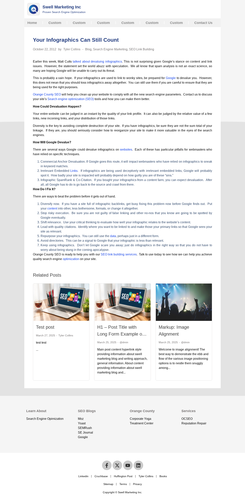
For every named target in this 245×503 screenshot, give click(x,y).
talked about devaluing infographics (97, 61)
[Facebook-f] (107, 465)
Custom (54, 23)
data (113, 236)
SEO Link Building (141, 49)
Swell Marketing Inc (61, 7)
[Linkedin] (138, 465)
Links (74, 170)
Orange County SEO (47, 94)
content (52, 208)
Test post (45, 327)
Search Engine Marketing (110, 49)
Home (32, 23)
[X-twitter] (117, 465)
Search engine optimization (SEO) (70, 99)
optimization (71, 259)
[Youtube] (128, 465)
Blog (88, 49)
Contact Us (203, 23)
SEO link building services (119, 254)
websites (126, 149)
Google (171, 78)
